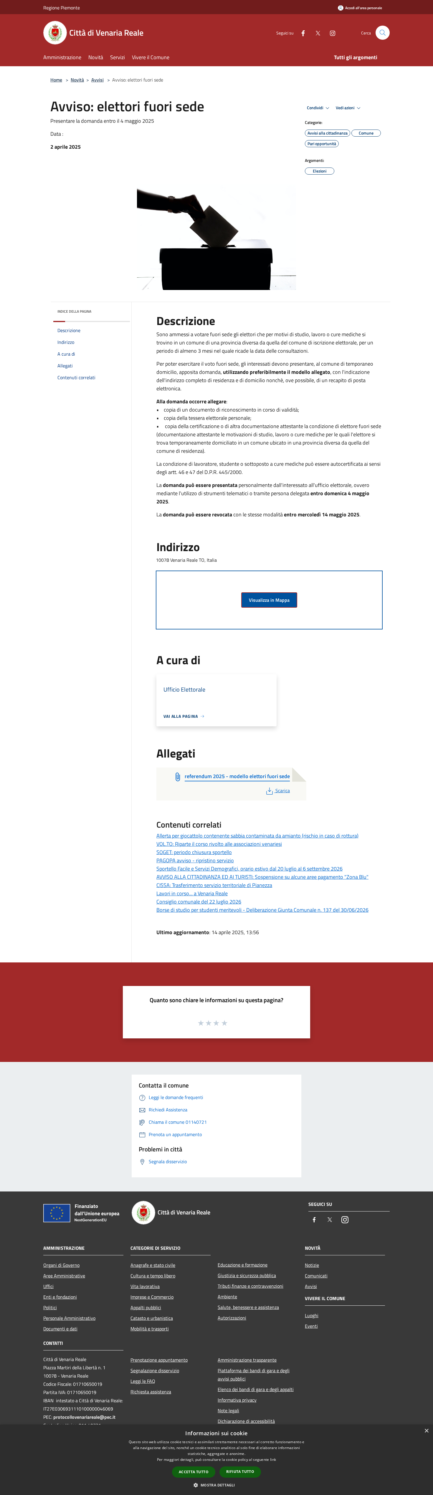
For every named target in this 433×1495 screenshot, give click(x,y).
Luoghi (311, 1315)
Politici (50, 1307)
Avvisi (97, 79)
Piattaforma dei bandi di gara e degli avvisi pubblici (254, 1374)
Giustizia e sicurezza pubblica (247, 1275)
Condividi (315, 108)
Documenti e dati (60, 1328)
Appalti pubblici (145, 1307)
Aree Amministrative (64, 1275)
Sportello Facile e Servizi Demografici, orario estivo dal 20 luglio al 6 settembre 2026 (249, 869)
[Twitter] (315, 33)
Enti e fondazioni (60, 1296)
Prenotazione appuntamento (159, 1359)
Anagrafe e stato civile (152, 1265)
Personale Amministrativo (69, 1318)
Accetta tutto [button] (194, 1471)
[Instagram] (330, 33)
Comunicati (316, 1275)
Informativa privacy (237, 1399)
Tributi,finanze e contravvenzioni (250, 1286)
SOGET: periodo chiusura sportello (194, 852)
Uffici (48, 1286)
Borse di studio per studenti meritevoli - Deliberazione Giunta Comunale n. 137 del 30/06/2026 (262, 910)
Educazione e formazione (242, 1264)
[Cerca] (383, 33)
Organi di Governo (61, 1265)
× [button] (426, 1431)
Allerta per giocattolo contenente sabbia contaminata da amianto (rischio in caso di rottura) (257, 836)
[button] (216, 1485)
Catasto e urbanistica (151, 1318)
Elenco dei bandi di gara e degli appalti (256, 1389)
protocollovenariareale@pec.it (84, 1417)
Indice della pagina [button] (74, 311)
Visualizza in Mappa (269, 600)
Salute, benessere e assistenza (248, 1307)
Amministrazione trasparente (247, 1359)
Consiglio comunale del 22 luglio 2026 (198, 902)
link (273, 1459)
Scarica (282, 790)
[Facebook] (301, 33)
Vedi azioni (345, 108)
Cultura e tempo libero (152, 1275)
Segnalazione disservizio (154, 1370)
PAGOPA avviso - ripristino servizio (195, 860)
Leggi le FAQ (142, 1381)
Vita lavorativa (145, 1286)
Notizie (312, 1265)
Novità (77, 79)
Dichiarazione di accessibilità (246, 1421)
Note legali (228, 1410)
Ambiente (227, 1296)
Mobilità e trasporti (149, 1328)
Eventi (311, 1326)
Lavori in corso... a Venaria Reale (192, 893)
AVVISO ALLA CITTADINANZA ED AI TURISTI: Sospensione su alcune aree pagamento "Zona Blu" (262, 877)
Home (56, 79)
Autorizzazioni (232, 1317)
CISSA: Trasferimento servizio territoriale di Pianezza (214, 885)
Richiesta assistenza (150, 1391)
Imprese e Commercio (151, 1296)
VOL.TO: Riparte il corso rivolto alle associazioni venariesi (219, 844)
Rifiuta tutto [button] (240, 1471)
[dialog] (216, 1460)
